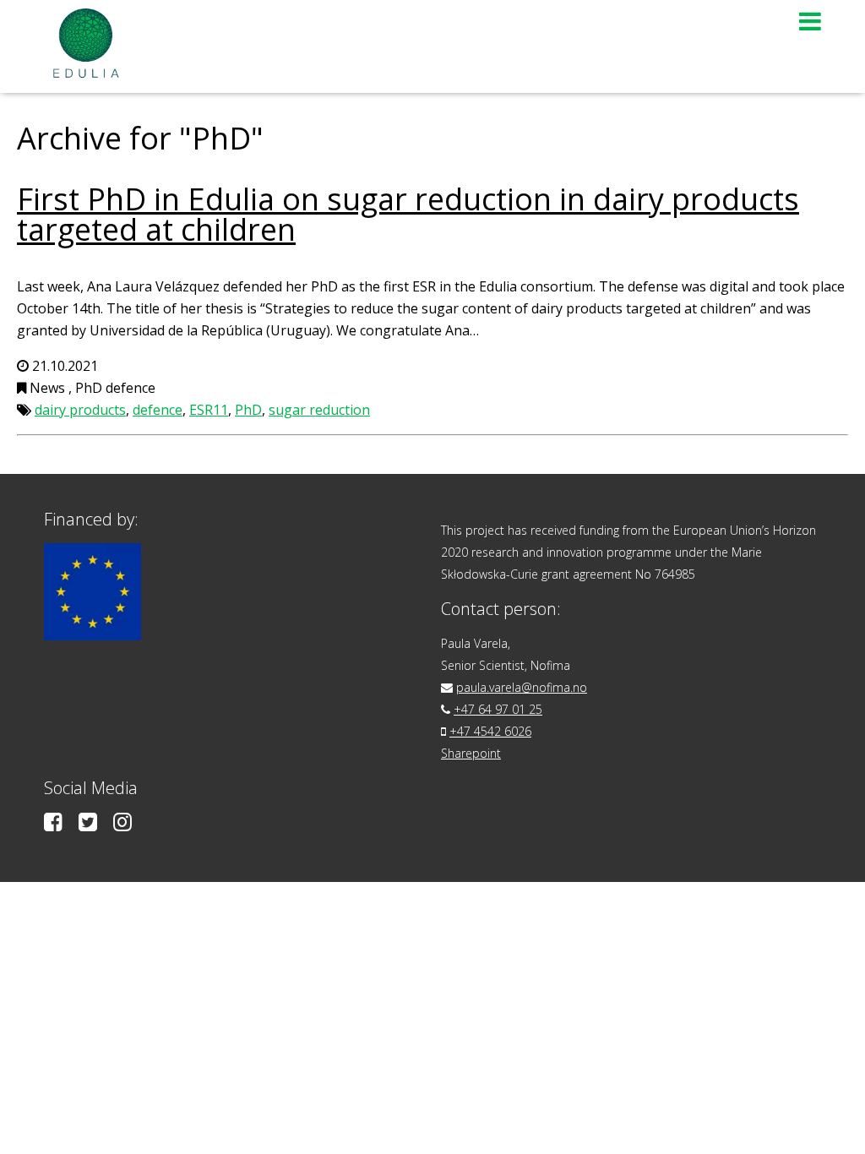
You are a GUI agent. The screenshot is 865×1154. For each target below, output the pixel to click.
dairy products (80, 409)
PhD (248, 409)
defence (157, 409)
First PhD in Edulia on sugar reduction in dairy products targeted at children (408, 214)
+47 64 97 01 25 (498, 709)
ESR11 (208, 409)
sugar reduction (319, 409)
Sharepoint (471, 753)
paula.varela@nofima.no (521, 687)
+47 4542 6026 (490, 731)
